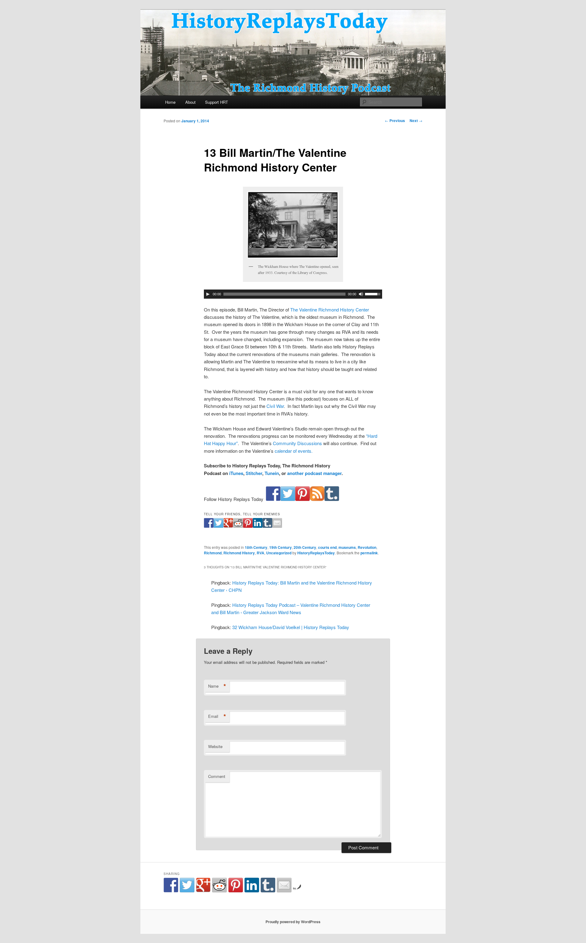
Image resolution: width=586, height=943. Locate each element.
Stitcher (254, 473)
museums (347, 547)
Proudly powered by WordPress (293, 921)
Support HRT (216, 102)
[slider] (373, 293)
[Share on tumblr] (267, 526)
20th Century (305, 547)
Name (217, 686)
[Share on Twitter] (218, 526)
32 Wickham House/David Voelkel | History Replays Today (290, 627)
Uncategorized (278, 553)
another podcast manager (314, 473)
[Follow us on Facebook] (273, 499)
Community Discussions (297, 443)
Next (416, 120)
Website (215, 746)
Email (217, 716)
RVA (260, 553)
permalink (369, 553)
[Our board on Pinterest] (302, 499)
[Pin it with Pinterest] (248, 526)
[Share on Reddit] (238, 526)
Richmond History (239, 553)
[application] (293, 294)
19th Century (280, 547)
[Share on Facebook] (209, 526)
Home (170, 102)
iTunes (236, 473)
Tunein (272, 473)
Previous (395, 120)
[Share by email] (277, 526)
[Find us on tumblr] (331, 499)
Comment (216, 776)
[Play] (207, 294)
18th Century (256, 547)
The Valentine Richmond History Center (329, 309)
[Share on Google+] (228, 526)
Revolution (367, 547)
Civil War (275, 406)
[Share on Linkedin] (257, 526)
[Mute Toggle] (361, 294)
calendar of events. (294, 451)
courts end (327, 547)
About (190, 102)
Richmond (213, 553)
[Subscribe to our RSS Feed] (317, 499)
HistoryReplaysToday (316, 553)
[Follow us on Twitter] (287, 499)
